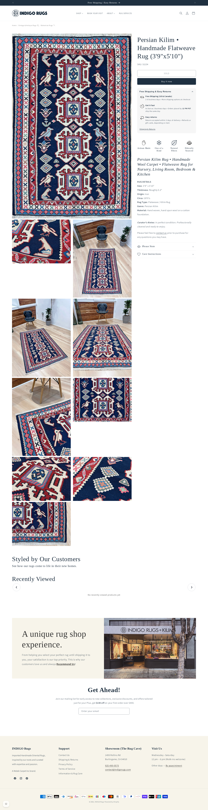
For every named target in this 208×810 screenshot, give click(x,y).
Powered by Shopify (112, 802)
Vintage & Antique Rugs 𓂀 (28, 25)
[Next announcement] (195, 2)
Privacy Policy (65, 764)
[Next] (191, 587)
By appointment (174, 765)
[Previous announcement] (13, 2)
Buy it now (166, 81)
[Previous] (16, 587)
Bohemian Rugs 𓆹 (48, 25)
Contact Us (64, 755)
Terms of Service (67, 768)
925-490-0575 (112, 765)
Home (14, 25)
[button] (181, 13)
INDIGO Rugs (99, 802)
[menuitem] (79, 13)
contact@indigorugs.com (118, 769)
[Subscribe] (126, 711)
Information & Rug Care (70, 773)
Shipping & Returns (147, 129)
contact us (161, 232)
